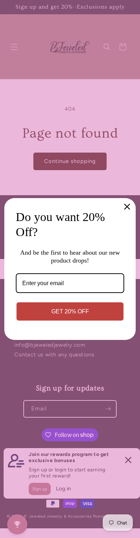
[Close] (127, 206)
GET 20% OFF (70, 311)
